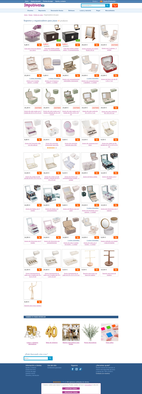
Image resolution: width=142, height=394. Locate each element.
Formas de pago (48, 1)
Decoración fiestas (57, 10)
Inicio (26, 1)
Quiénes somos (30, 373)
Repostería (42, 10)
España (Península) (109, 1)
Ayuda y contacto (60, 1)
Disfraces (71, 10)
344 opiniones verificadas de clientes (78, 382)
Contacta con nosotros (103, 373)
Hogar (98, 10)
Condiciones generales (54, 367)
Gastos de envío (36, 1)
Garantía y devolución (32, 375)
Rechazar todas (71, 392)
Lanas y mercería (85, 10)
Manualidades (110, 10)
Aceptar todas (71, 388)
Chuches (30, 10)
